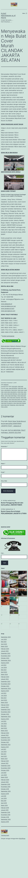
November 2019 (5, 786)
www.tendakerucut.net (8, 306)
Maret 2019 (4, 805)
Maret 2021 (4, 758)
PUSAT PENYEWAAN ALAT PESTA (8, 16)
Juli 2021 (3, 749)
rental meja (20, 392)
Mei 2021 (3, 754)
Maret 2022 (4, 730)
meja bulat (20, 386)
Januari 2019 (4, 810)
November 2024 (5, 655)
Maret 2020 (4, 777)
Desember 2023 (5, 681)
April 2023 (4, 700)
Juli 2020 (3, 772)
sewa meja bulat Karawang (15, 401)
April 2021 (4, 756)
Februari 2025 (5, 648)
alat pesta (14, 386)
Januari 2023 (5, 707)
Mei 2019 (3, 800)
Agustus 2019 (5, 793)
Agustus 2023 (5, 691)
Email (3, 472)
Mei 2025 (3, 641)
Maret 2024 (4, 674)
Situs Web (4, 481)
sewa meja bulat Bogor (11, 395)
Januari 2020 (5, 782)
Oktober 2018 (5, 817)
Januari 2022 (5, 735)
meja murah (21, 390)
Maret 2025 (4, 646)
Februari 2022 (5, 733)
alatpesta (6, 384)
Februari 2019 (5, 807)
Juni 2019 (4, 798)
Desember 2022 (5, 709)
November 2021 (5, 740)
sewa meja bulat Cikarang (13, 397)
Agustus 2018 (5, 821)
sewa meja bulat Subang (19, 403)
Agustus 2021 (5, 747)
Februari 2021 (5, 761)
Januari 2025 (5, 651)
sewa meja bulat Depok (14, 399)
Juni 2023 (4, 695)
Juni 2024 (4, 667)
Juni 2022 (4, 723)
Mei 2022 (3, 726)
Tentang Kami (5, 835)
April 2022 (4, 728)
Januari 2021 (4, 763)
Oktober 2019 (5, 789)
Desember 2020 (5, 765)
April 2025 (4, 644)
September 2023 (6, 688)
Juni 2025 (4, 639)
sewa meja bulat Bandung (10, 394)
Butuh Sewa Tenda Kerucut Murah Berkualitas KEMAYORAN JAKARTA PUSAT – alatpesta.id (13, 423)
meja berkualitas (13, 388)
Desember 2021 (5, 737)
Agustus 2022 (5, 719)
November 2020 (5, 768)
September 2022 (6, 716)
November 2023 (5, 684)
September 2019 (5, 791)
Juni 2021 (4, 751)
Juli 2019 (3, 796)
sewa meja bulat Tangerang (8, 405)
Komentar (4, 446)
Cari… (2, 553)
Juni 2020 (4, 775)
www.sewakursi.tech (7, 308)
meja (7, 388)
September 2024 (6, 660)
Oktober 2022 (5, 714)
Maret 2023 (4, 702)
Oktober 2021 (5, 742)
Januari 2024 (5, 679)
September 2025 (6, 637)
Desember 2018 (5, 812)
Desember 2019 (5, 784)
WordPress (22, 838)
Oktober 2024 (5, 658)
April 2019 (4, 803)
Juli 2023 (3, 693)
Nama (3, 463)
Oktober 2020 (5, 770)
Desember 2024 (5, 653)
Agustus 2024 (5, 662)
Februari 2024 (5, 676)
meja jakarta (7, 390)
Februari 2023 (5, 705)
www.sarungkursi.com (8, 311)
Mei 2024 (3, 670)
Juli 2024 (3, 665)
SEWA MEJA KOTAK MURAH (10, 269)
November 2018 (5, 814)
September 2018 (5, 819)
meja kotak (14, 390)
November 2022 (5, 712)
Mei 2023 (3, 698)
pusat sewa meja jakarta (10, 392)
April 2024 (4, 672)
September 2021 (5, 744)
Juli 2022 (3, 721)
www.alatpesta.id (6, 304)
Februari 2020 (5, 779)
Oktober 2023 (5, 686)
